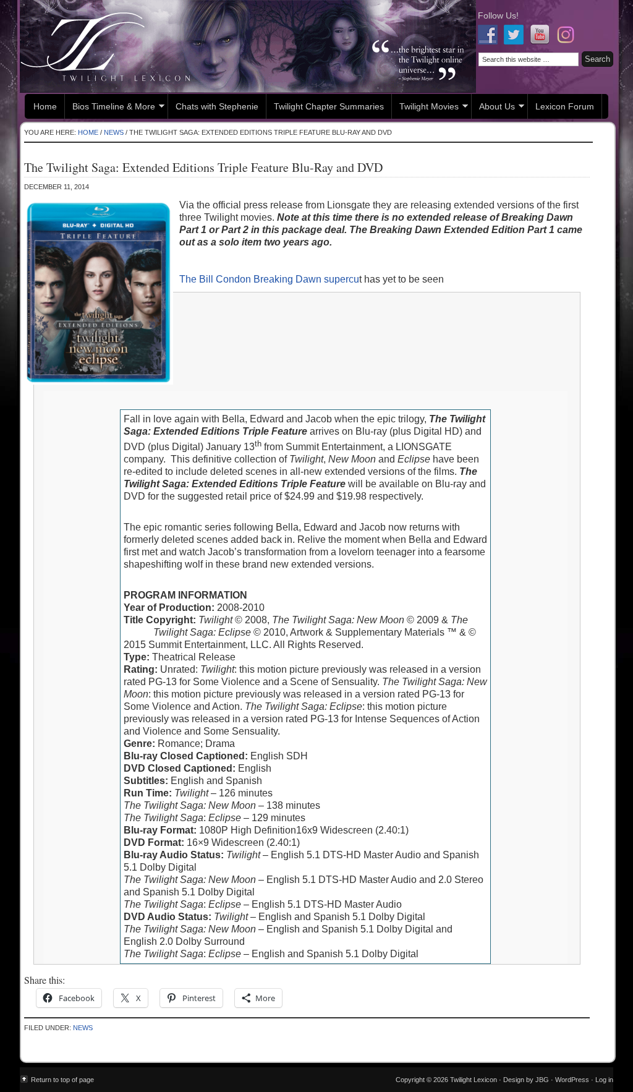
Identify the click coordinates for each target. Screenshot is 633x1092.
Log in (604, 1079)
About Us (493, 107)
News (83, 1027)
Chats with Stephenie (217, 106)
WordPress (572, 1079)
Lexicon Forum (564, 106)
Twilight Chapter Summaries (329, 106)
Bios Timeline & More (110, 107)
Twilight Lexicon (248, 46)
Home (45, 106)
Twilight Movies (425, 107)
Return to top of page (62, 1079)
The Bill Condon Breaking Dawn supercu (269, 279)
